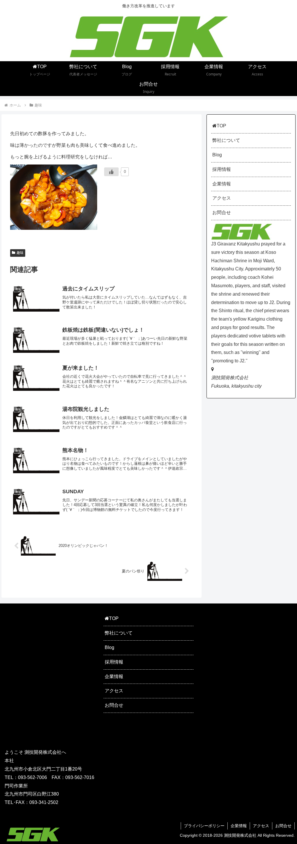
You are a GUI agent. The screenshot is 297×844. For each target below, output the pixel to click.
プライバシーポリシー (204, 825)
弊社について (226, 140)
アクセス (221, 198)
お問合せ (221, 212)
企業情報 (221, 183)
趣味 (20, 253)
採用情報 (221, 169)
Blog (217, 154)
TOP (221, 125)
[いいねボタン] (111, 171)
